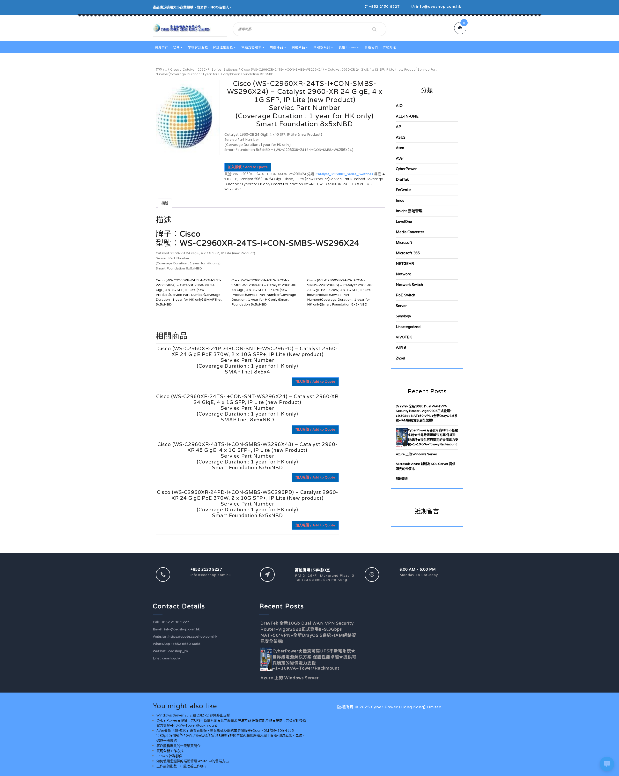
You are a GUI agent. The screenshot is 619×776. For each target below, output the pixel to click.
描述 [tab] (165, 203)
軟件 (176, 47)
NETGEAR (405, 263)
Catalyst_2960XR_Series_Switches (210, 69)
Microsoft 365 (408, 253)
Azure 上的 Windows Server (416, 454)
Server (401, 306)
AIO (399, 106)
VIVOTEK (404, 337)
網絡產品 (298, 47)
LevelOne (404, 221)
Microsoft (404, 242)
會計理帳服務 (223, 47)
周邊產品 (276, 47)
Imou (400, 200)
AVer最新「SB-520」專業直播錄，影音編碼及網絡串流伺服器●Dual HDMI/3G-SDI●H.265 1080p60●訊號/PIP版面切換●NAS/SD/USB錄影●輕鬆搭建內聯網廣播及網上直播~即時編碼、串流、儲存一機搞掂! (231, 735)
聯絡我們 (371, 47)
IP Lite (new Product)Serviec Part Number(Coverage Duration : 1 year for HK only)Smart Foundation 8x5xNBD (303, 182)
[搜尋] (374, 29)
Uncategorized (408, 327)
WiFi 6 (401, 348)
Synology (403, 316)
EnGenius (403, 190)
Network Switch (409, 285)
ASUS (400, 137)
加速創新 (402, 478)
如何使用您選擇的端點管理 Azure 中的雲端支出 (192, 761)
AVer (400, 158)
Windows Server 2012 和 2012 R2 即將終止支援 (193, 715)
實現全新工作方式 (170, 750)
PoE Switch (405, 295)
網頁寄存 (161, 47)
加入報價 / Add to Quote (248, 167)
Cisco (174, 69)
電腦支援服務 (251, 47)
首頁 (159, 69)
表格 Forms (347, 47)
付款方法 (389, 47)
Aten (400, 148)
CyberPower (406, 169)
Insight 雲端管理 (409, 211)
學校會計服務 (198, 47)
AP (398, 127)
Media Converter (410, 232)
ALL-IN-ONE (407, 116)
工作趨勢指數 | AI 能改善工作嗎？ (181, 766)
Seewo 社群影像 (169, 756)
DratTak (402, 179)
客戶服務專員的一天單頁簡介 (178, 745)
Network (403, 274)
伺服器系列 (321, 47)
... (166, 69)
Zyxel (400, 358)
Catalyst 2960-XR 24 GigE (260, 179)
